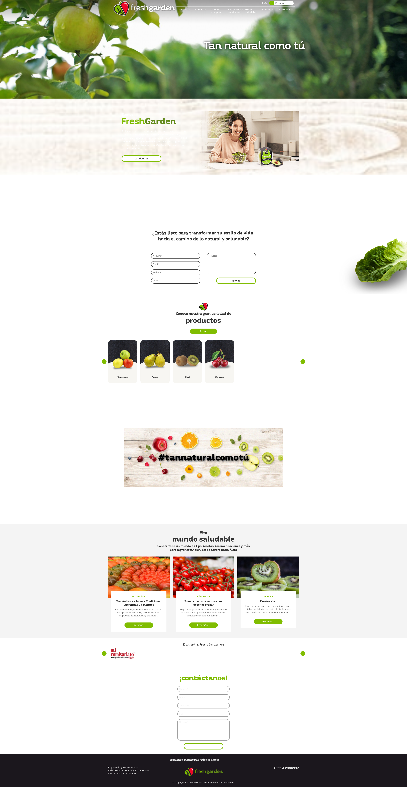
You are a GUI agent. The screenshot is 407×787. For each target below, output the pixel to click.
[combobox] (281, 3)
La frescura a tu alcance (235, 11)
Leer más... (139, 625)
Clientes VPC (286, 9)
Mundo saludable (251, 11)
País (264, 3)
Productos (200, 9)
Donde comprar (216, 11)
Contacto (267, 9)
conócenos (141, 158)
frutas (203, 331)
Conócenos (184, 9)
